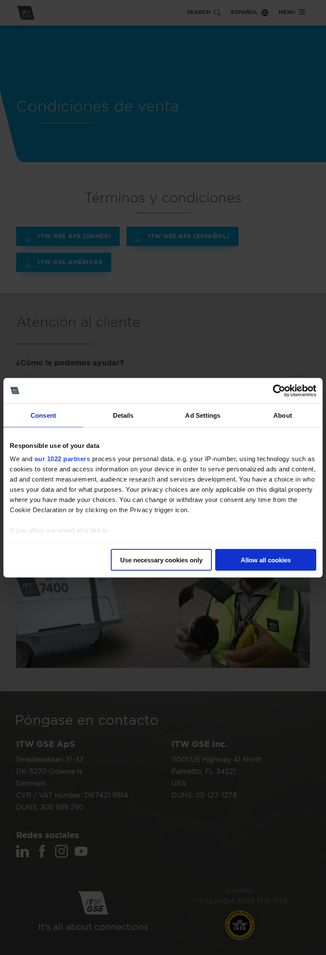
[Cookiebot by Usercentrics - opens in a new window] (279, 390)
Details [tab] (123, 415)
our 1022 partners (62, 458)
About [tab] (282, 415)
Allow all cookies (266, 559)
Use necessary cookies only (161, 559)
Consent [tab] (43, 415)
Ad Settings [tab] (202, 415)
